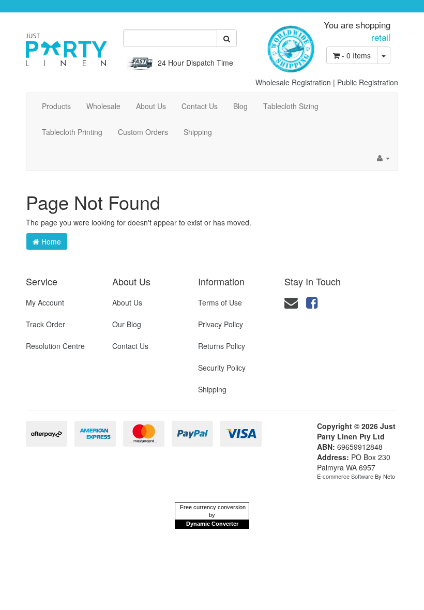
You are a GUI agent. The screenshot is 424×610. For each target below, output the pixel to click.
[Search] (227, 38)
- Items (356, 55)
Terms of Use (220, 302)
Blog (240, 106)
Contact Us (199, 106)
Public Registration (367, 82)
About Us (151, 106)
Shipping (198, 132)
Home (50, 241)
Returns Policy (221, 346)
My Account (45, 302)
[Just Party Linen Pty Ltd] (66, 46)
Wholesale (103, 106)
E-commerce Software (345, 476)
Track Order (45, 324)
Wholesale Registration (293, 82)
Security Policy (222, 367)
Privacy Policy (220, 324)
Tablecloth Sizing (291, 106)
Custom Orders (143, 132)
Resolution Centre (55, 346)
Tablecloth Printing (72, 132)
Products (56, 106)
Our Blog (126, 324)
